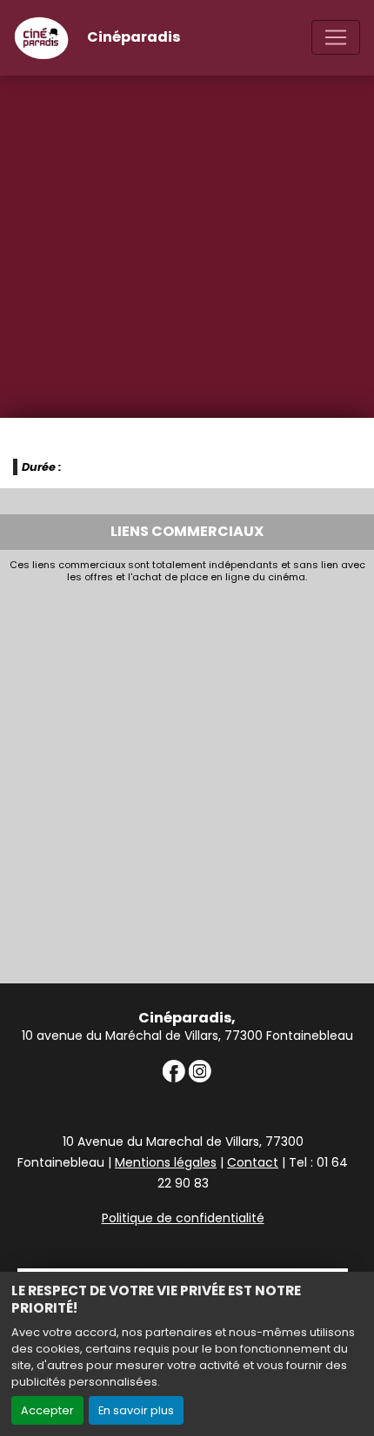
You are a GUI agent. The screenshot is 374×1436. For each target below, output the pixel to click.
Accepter (47, 1410)
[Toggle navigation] (335, 37)
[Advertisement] (187, 779)
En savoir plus (136, 1410)
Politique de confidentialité (183, 1218)
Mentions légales (166, 1162)
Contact (252, 1162)
